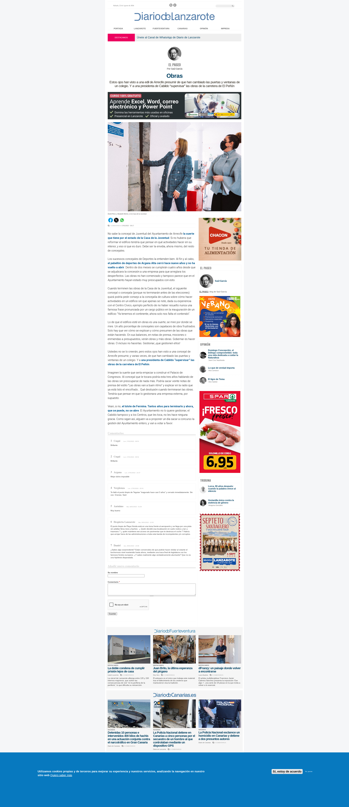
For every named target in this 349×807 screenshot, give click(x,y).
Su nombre (113, 572)
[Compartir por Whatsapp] (122, 222)
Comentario (114, 582)
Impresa (225, 28)
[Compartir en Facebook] (110, 222)
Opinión (204, 28)
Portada (118, 28)
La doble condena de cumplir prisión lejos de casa (126, 669)
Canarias (182, 28)
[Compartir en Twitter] (116, 222)
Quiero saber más (61, 775)
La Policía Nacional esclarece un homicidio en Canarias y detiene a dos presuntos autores (219, 736)
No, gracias (308, 771)
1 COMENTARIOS (128, 675)
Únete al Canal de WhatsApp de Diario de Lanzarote (168, 37)
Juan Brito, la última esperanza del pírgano (172, 669)
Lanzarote (140, 28)
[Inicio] (174, 20)
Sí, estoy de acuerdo (287, 771)
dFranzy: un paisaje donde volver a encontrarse (219, 669)
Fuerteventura (161, 28)
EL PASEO (174, 64)
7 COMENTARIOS (115, 225)
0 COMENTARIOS (169, 675)
